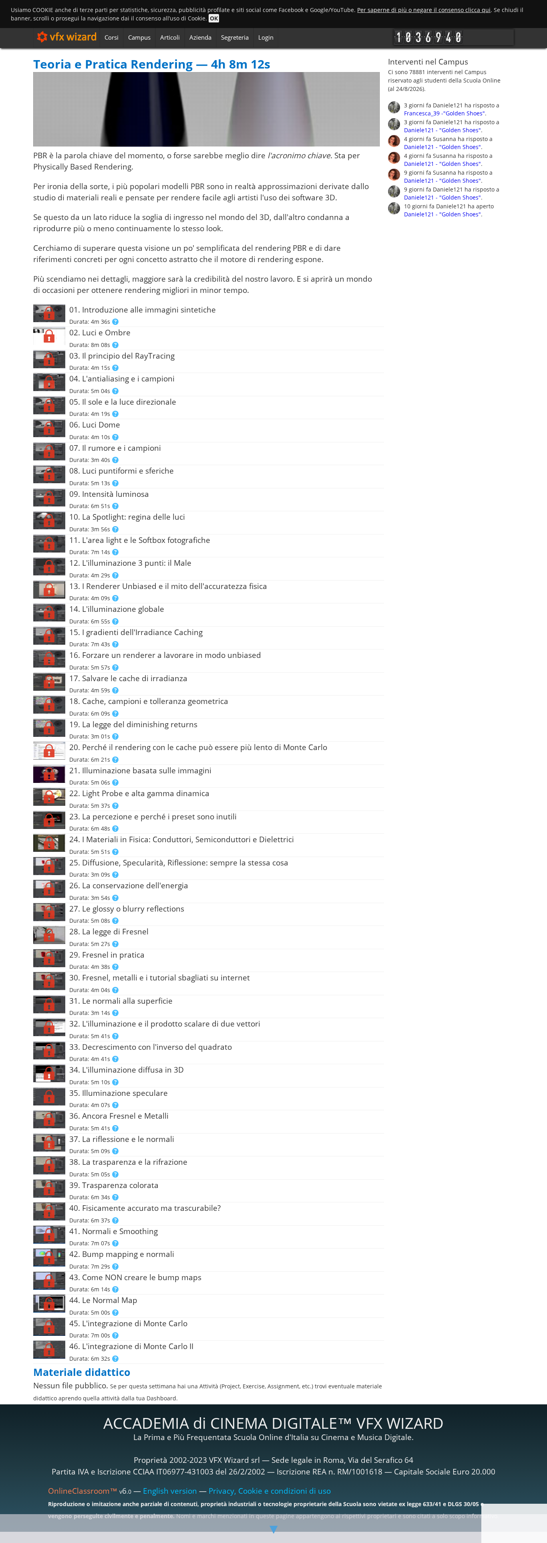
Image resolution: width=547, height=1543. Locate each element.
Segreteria (235, 37)
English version (170, 1491)
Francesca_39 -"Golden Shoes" (444, 113)
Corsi (112, 37)
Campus (139, 37)
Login (266, 37)
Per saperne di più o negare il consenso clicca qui (424, 10)
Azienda (200, 37)
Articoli (170, 37)
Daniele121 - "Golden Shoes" (442, 130)
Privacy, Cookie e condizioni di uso (270, 1491)
